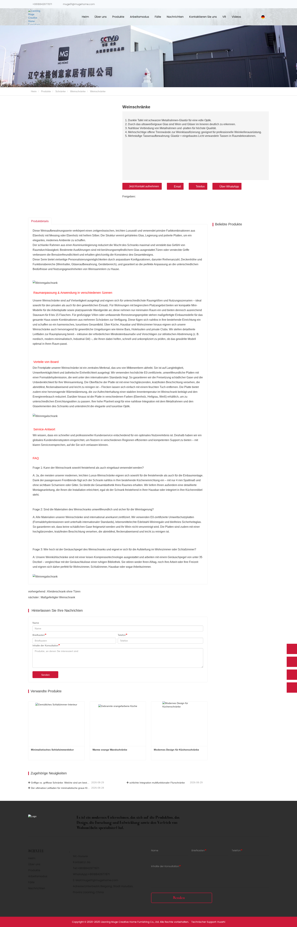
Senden (45, 674)
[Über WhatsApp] (292, 649)
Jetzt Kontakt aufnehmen (144, 186)
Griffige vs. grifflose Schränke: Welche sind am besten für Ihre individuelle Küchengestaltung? (61, 782)
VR (224, 17)
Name (35, 622)
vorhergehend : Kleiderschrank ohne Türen (54, 591)
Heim (85, 17)
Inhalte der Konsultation (45, 645)
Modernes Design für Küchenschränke (176, 749)
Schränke (60, 91)
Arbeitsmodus (37, 876)
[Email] (292, 675)
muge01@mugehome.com (78, 4)
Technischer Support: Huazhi (208, 922)
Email (177, 186)
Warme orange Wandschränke (109, 749)
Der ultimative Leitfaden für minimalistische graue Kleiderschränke (61, 788)
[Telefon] (292, 662)
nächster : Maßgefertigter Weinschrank (51, 597)
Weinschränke (78, 91)
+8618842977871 (42, 4)
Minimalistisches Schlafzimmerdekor (52, 749)
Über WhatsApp (229, 186)
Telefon (200, 186)
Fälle (31, 882)
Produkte (46, 91)
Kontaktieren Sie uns (203, 17)
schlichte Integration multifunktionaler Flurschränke (157, 782)
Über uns (34, 864)
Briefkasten (38, 635)
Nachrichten (36, 888)
